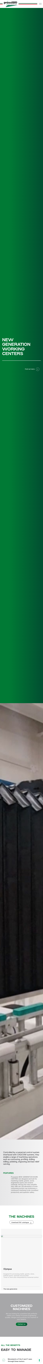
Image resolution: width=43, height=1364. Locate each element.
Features (8, 1173)
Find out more (30, 369)
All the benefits (10, 1345)
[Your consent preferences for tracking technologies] (39, 1360)
